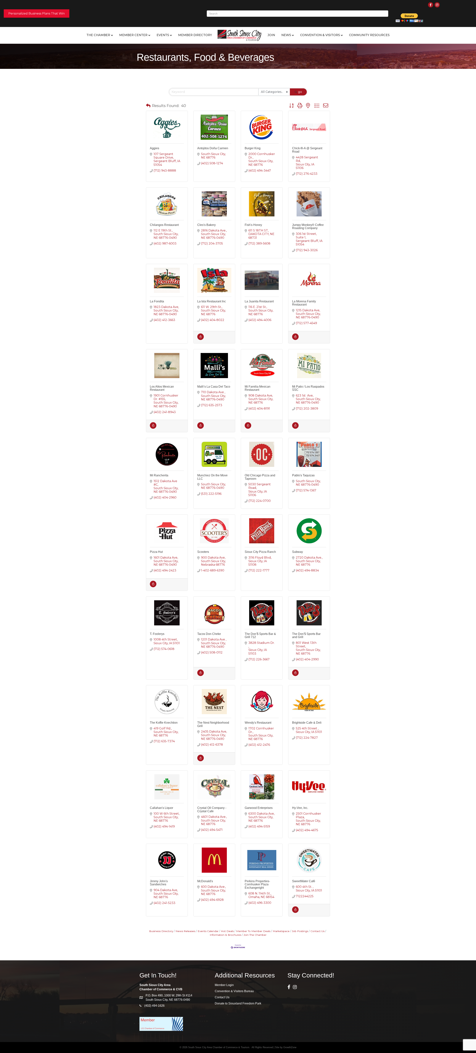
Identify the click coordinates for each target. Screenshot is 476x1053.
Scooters (203, 551)
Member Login (224, 985)
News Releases (185, 931)
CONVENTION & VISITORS (320, 35)
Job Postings (300, 931)
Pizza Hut (156, 551)
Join (271, 35)
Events (163, 35)
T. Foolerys (157, 633)
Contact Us (317, 931)
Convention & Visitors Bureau (234, 991)
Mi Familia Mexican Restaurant (257, 388)
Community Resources (369, 35)
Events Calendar (208, 931)
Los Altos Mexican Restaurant (162, 388)
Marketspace (281, 931)
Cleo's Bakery (206, 224)
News (286, 35)
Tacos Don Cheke (209, 633)
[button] (148, 105)
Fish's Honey (253, 224)
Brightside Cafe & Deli (306, 722)
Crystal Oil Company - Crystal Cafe (211, 809)
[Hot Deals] (200, 339)
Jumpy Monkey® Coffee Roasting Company (308, 226)
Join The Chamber (255, 934)
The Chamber (98, 35)
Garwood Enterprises (259, 807)
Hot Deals (227, 931)
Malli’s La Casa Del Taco (213, 386)
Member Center (133, 35)
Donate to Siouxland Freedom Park (238, 1003)
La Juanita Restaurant (259, 301)
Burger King (252, 148)
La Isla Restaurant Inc (211, 301)
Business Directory (161, 931)
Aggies (154, 148)
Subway (297, 551)
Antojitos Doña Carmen (212, 148)
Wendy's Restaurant (258, 722)
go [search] (300, 92)
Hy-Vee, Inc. (300, 807)
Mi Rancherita (159, 475)
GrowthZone (289, 1047)
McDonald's (205, 881)
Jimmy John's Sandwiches (159, 883)
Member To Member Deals (253, 931)
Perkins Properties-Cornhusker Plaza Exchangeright (257, 884)
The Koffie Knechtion (164, 722)
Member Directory (195, 35)
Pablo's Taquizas (303, 475)
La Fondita (157, 301)
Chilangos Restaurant (164, 224)
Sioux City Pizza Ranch (260, 551)
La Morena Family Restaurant (304, 303)
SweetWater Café (303, 881)
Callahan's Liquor (161, 807)
